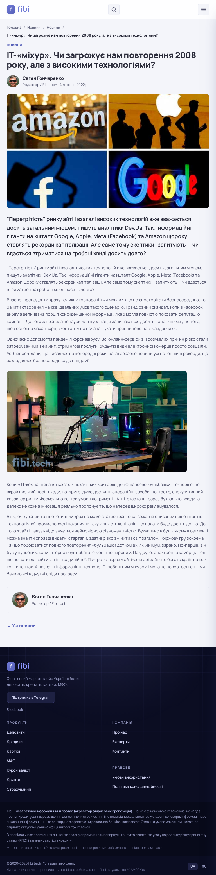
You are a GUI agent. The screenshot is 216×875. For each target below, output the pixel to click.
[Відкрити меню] (203, 9)
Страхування (19, 789)
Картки (13, 751)
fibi (20, 9)
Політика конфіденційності (137, 786)
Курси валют (18, 770)
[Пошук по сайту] (114, 9)
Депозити (16, 732)
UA (192, 866)
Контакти (120, 751)
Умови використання (131, 777)
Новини (34, 27)
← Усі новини (21, 625)
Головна (14, 27)
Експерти (121, 741)
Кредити (14, 741)
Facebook (15, 709)
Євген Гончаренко (43, 78)
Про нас (119, 732)
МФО (11, 760)
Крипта (13, 779)
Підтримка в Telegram (31, 697)
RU (204, 866)
